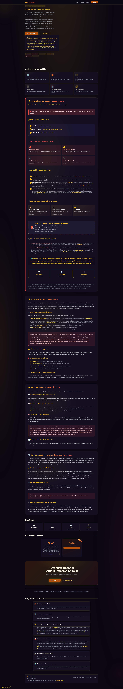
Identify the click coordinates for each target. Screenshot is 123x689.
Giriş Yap (94, 2)
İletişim (87, 2)
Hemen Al (51, 554)
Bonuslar (82, 2)
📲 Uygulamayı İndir (67, 580)
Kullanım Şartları (89, 677)
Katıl (72, 547)
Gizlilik (95, 677)
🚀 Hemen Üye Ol (55, 580)
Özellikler (77, 2)
